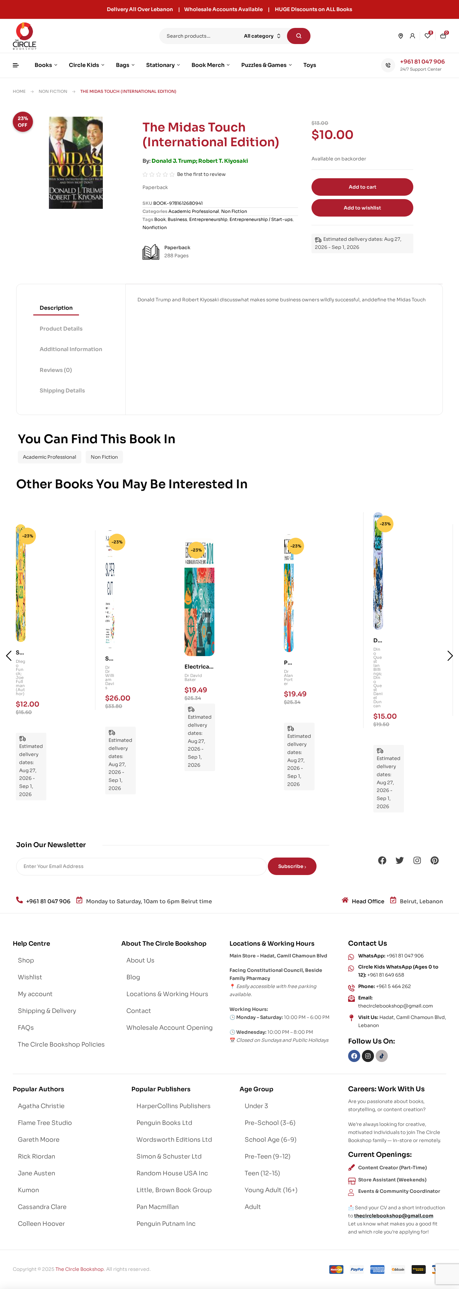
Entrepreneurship (208, 219)
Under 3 (256, 1106)
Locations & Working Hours (167, 994)
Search (298, 36)
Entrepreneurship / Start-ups (261, 219)
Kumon (28, 1190)
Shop (26, 960)
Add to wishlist (362, 208)
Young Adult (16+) (271, 1190)
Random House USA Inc (172, 1173)
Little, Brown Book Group (174, 1190)
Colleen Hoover (41, 1223)
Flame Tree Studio (45, 1123)
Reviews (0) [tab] (56, 370)
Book (160, 219)
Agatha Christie (41, 1106)
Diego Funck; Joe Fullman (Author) (378, 677)
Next (450, 656)
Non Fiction (53, 91)
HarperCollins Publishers (173, 1106)
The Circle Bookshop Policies (61, 1044)
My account (35, 994)
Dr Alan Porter (198, 677)
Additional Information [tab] (71, 349)
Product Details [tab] (61, 328)
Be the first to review (201, 174)
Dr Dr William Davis (20, 677)
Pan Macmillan (157, 1207)
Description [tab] (56, 307)
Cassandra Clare (42, 1207)
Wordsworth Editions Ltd (174, 1139)
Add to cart (362, 187)
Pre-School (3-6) (270, 1123)
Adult (253, 1207)
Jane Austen (36, 1173)
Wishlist (30, 977)
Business (177, 219)
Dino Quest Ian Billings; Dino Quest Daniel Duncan (288, 677)
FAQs (26, 1027)
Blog (133, 977)
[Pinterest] (434, 860)
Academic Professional (193, 211)
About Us (140, 960)
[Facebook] (382, 860)
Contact (138, 1011)
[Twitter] (399, 860)
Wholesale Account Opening (169, 1027)
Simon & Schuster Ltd (169, 1156)
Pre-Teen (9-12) (268, 1156)
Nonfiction (154, 227)
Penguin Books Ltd (164, 1123)
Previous (8, 656)
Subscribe (291, 866)
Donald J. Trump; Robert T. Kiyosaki (200, 160)
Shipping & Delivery (47, 1011)
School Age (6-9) (271, 1139)
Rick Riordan (36, 1156)
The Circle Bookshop (79, 1269)
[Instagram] (417, 860)
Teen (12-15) (262, 1173)
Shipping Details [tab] (62, 390)
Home (19, 91)
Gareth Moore (38, 1139)
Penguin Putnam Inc (166, 1223)
